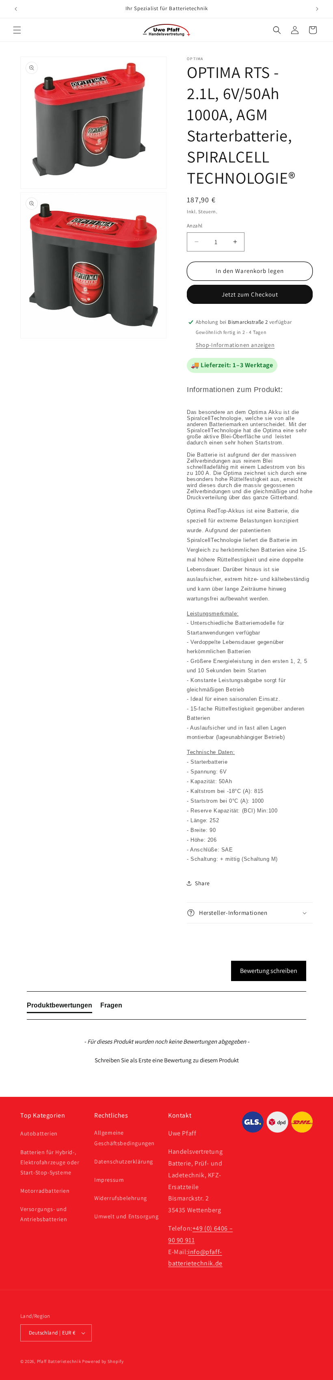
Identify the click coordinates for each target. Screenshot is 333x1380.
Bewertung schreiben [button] (268, 970)
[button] (17, 30)
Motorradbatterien (44, 1190)
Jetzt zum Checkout (250, 294)
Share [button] (202, 883)
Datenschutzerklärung (123, 1161)
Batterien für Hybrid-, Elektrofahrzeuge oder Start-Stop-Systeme (50, 1162)
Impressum (109, 1179)
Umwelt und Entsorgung (126, 1216)
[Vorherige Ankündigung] (16, 9)
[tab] (59, 1007)
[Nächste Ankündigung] (317, 9)
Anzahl (194, 225)
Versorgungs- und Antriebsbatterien (43, 1214)
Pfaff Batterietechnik (59, 1361)
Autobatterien (39, 1133)
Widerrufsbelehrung (120, 1198)
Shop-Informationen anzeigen (235, 345)
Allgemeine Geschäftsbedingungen (124, 1137)
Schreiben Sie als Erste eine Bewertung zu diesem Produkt (167, 1060)
